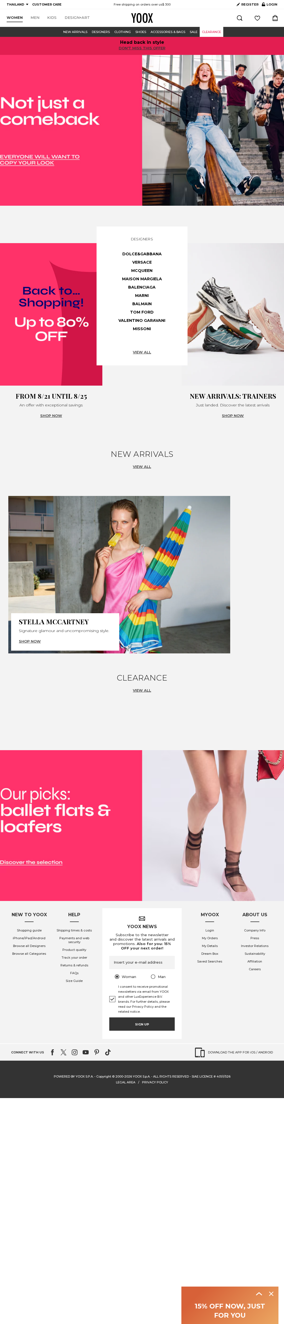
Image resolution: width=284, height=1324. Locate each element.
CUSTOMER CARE (47, 4)
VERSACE (142, 262)
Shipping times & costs (74, 930)
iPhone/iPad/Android (29, 938)
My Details (210, 946)
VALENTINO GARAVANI (141, 320)
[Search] (239, 18)
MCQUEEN (142, 270)
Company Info (254, 930)
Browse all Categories (29, 954)
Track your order (74, 957)
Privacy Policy (143, 1007)
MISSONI (142, 328)
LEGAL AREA (125, 1082)
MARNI (142, 295)
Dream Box (209, 954)
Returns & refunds (74, 965)
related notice (129, 1012)
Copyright (103, 1076)
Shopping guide (29, 930)
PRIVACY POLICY (155, 1082)
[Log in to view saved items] (257, 18)
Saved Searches (209, 961)
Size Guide (74, 981)
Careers (255, 969)
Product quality (74, 950)
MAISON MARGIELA (142, 278)
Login (210, 930)
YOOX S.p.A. (141, 1076)
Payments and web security (74, 940)
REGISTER (249, 4)
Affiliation (254, 961)
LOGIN (269, 5)
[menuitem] (15, 17)
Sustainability (255, 954)
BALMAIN (142, 303)
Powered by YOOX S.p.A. (73, 1076)
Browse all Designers (29, 946)
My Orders (210, 938)
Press (254, 938)
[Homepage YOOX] (142, 18)
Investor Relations (254, 946)
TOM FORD (142, 312)
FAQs (74, 973)
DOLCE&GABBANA (142, 253)
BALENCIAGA (142, 287)
